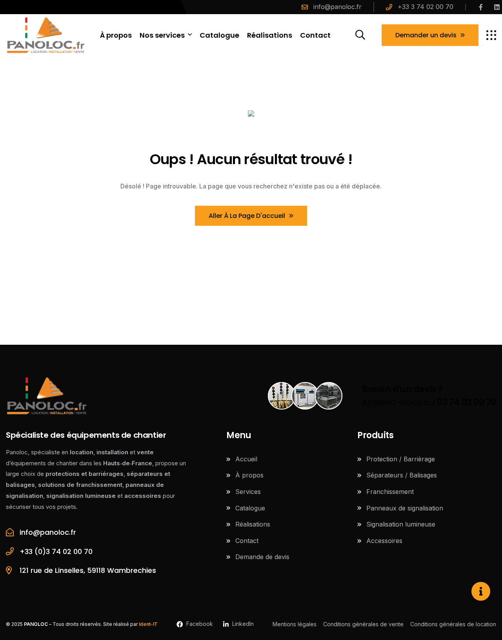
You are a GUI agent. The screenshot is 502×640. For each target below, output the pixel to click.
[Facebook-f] (481, 7)
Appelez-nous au (429, 395)
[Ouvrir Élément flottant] (480, 591)
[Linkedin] (497, 7)
